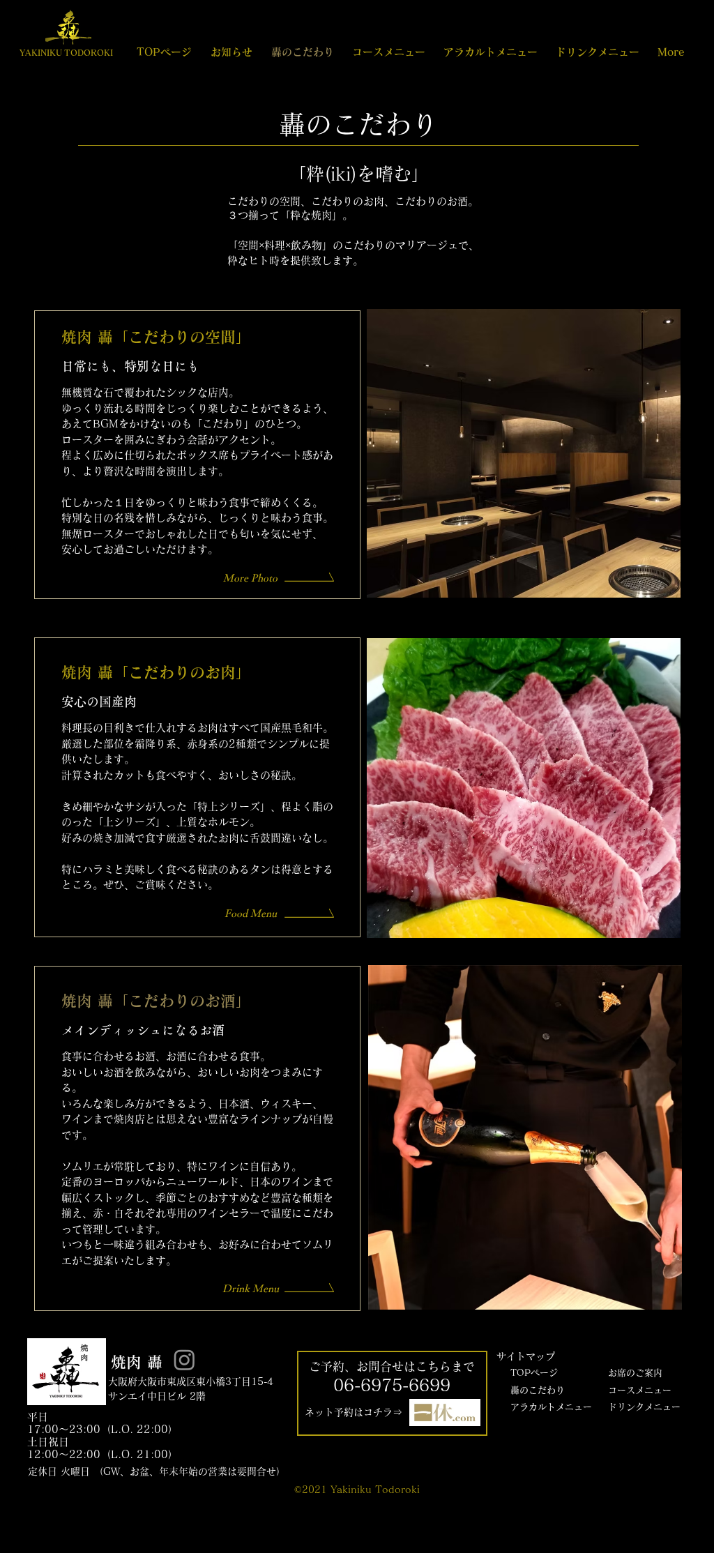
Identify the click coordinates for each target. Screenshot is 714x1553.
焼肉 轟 (136, 1362)
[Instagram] (184, 1359)
